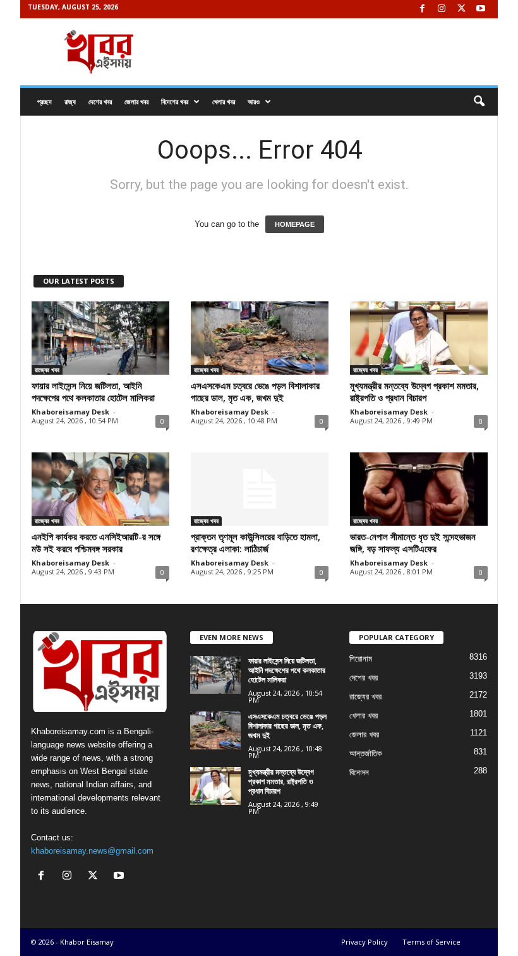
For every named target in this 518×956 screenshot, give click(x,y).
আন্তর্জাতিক (365, 753)
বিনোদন (359, 772)
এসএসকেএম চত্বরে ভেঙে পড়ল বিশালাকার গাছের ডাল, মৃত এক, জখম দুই (255, 391)
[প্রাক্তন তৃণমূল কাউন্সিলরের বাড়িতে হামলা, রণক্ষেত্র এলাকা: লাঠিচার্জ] (259, 489)
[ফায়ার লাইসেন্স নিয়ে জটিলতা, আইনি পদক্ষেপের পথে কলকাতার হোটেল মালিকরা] (100, 338)
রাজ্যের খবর (47, 369)
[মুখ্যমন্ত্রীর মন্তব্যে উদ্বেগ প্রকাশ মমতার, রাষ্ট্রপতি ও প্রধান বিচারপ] (419, 338)
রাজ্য (70, 101)
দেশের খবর (100, 101)
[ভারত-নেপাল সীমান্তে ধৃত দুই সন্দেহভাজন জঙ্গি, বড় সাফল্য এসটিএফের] (419, 489)
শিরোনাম (360, 658)
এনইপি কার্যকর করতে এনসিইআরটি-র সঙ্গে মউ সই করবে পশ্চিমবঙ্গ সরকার (96, 542)
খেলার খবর (223, 101)
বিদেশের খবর (174, 101)
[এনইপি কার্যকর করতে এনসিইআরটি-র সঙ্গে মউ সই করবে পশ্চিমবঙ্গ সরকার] (100, 489)
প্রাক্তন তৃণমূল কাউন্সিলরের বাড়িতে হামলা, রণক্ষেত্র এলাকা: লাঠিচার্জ (255, 542)
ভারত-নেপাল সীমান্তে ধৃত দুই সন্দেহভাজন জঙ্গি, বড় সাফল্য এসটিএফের (413, 542)
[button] (479, 102)
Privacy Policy (364, 942)
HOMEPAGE (295, 224)
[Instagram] (441, 9)
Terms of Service (431, 942)
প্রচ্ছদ (44, 101)
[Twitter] (461, 9)
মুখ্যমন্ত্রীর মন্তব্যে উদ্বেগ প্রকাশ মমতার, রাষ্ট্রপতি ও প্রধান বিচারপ (414, 391)
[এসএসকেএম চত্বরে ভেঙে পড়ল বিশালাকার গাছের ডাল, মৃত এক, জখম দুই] (259, 338)
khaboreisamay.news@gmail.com (92, 851)
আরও (254, 101)
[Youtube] (480, 9)
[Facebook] (422, 9)
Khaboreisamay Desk (70, 411)
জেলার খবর (136, 101)
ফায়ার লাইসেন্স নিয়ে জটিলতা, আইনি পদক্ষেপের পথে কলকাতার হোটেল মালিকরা (93, 391)
